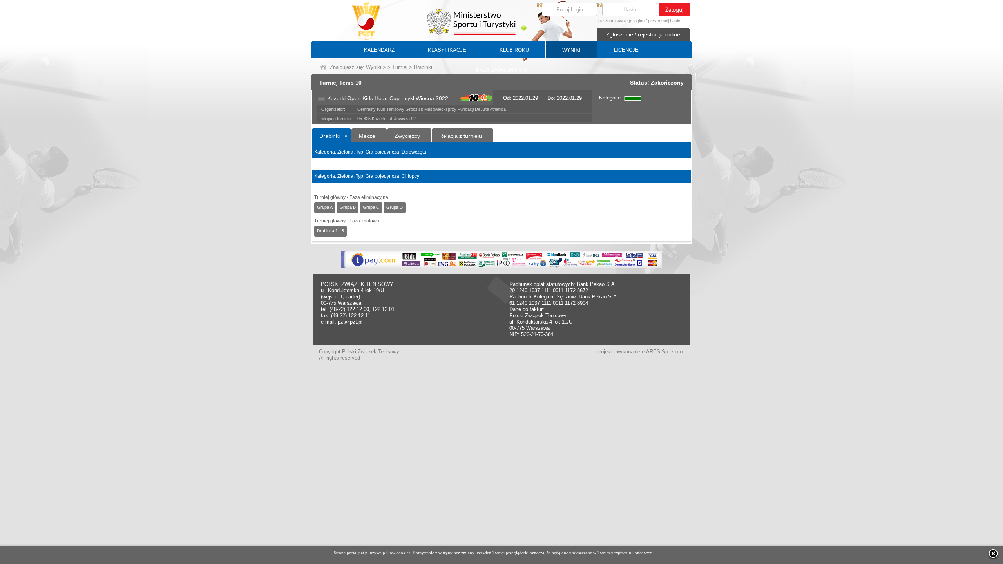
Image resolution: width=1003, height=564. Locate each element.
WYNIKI (571, 50)
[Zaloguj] (674, 9)
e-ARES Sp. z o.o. (663, 351)
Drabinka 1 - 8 (330, 230)
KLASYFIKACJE (447, 50)
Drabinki (329, 136)
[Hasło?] (599, 6)
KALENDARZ (379, 50)
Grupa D (394, 207)
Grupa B (348, 207)
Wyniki (373, 67)
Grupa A (325, 207)
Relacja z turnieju (460, 136)
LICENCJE (626, 50)
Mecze (367, 136)
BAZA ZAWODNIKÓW (501, 70)
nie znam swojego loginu (621, 20)
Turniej (399, 67)
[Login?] (539, 6)
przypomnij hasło (664, 20)
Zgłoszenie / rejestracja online (643, 34)
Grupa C (371, 207)
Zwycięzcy (407, 136)
